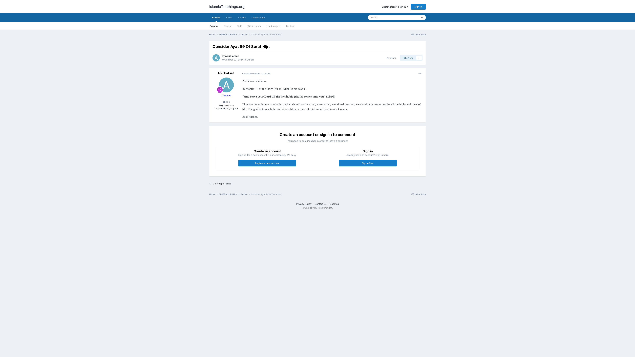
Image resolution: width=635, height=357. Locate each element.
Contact (290, 26)
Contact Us (321, 203)
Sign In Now (368, 163)
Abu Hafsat (232, 56)
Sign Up (418, 6)
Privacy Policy (304, 203)
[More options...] (420, 73)
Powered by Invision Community (317, 208)
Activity (242, 17)
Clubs (229, 17)
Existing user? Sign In (394, 6)
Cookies (334, 203)
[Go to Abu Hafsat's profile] (216, 57)
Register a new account (267, 163)
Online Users (254, 26)
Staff (239, 26)
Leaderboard (273, 26)
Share (392, 58)
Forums (214, 26)
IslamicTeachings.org (227, 6)
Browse (216, 17)
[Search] (422, 17)
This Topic (409, 17)
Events (227, 26)
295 (227, 102)
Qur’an (250, 59)
